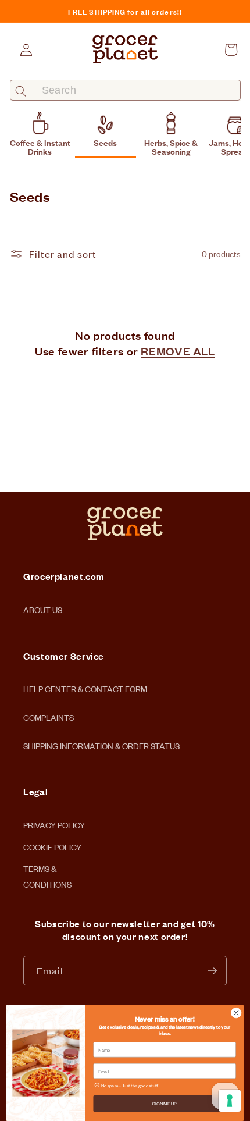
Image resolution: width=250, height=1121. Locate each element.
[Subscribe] (212, 971)
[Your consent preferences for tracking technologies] (230, 1101)
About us (42, 609)
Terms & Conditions (47, 865)
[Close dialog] (236, 1013)
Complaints (48, 717)
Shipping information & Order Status (101, 745)
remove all (178, 350)
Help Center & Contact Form (85, 688)
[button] (231, 49)
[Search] (21, 91)
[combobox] (125, 90)
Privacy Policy (54, 821)
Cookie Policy (52, 844)
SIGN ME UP (164, 1103)
